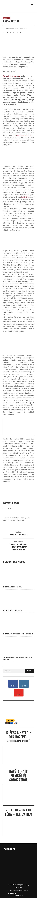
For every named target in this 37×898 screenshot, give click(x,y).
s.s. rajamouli (20, 520)
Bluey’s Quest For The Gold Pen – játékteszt (18, 634)
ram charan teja (10, 520)
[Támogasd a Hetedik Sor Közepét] (18, 12)
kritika (16, 518)
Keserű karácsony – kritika (12, 587)
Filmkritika (6, 18)
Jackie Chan (25, 197)
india (12, 518)
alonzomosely (10, 29)
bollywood (8, 518)
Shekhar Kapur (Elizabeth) (22, 135)
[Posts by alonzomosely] (4, 28)
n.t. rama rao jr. (22, 518)
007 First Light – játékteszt (12, 610)
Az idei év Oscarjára (11, 76)
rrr (16, 520)
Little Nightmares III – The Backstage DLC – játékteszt (17, 658)
